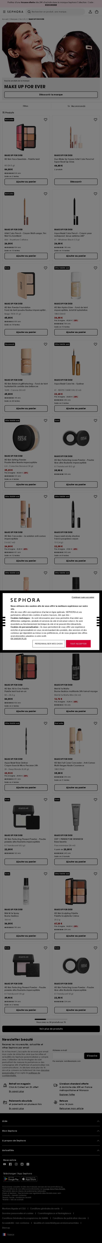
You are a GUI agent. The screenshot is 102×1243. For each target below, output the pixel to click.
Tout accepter (78, 644)
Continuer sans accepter (83, 597)
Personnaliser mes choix (49, 644)
